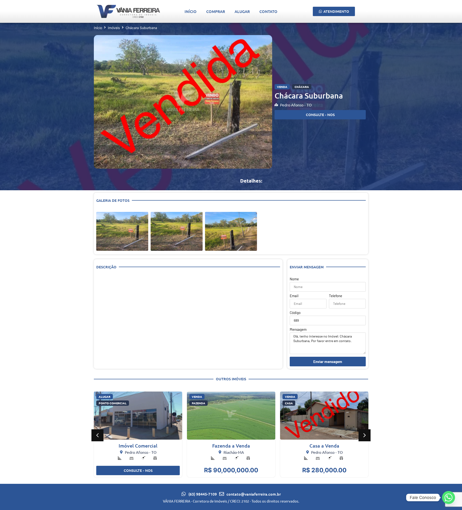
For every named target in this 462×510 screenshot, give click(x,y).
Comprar (215, 11)
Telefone (335, 296)
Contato (268, 11)
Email (294, 296)
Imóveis (114, 28)
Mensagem (298, 330)
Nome (294, 279)
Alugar (242, 11)
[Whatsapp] (448, 497)
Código (295, 313)
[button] (97, 435)
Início (191, 11)
